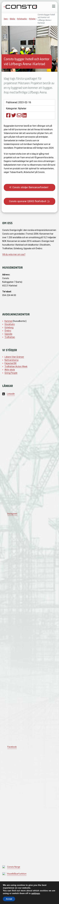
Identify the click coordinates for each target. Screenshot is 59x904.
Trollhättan (10, 337)
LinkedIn (11, 394)
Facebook (12, 747)
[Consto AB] (20, 6)
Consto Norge (13, 867)
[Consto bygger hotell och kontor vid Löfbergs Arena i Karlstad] (8, 115)
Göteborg (9, 327)
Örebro (8, 330)
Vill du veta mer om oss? (13, 254)
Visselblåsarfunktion (16, 874)
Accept (9, 899)
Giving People (11, 373)
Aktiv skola (10, 369)
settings (35, 893)
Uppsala (8, 334)
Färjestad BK (10, 363)
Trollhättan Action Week (16, 366)
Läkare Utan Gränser (14, 357)
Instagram (12, 513)
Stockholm (10, 324)
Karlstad (8, 321)
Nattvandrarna (11, 360)
